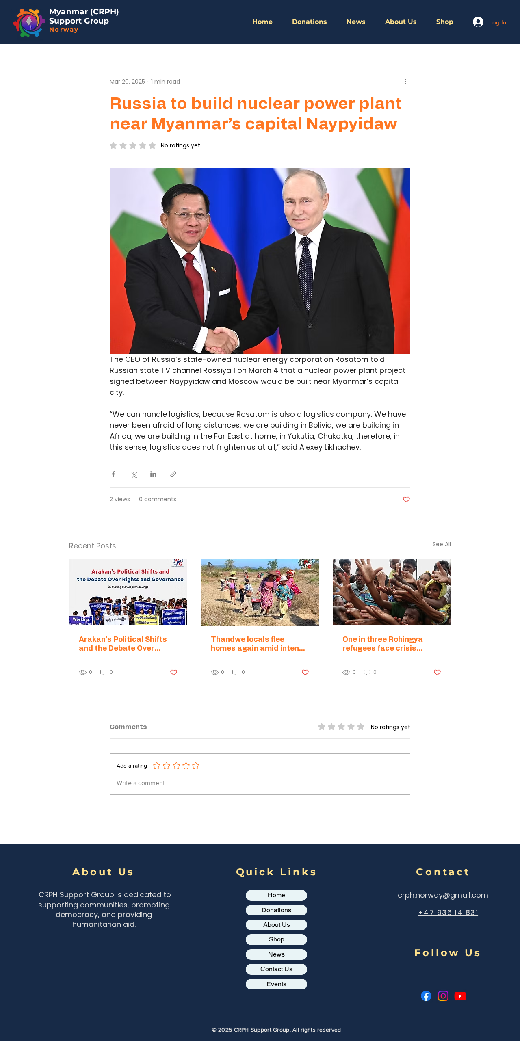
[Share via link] (173, 474)
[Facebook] (426, 996)
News (276, 954)
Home (276, 895)
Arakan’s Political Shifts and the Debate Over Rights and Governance (123, 644)
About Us (276, 924)
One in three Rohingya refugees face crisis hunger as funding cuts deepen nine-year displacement (384, 644)
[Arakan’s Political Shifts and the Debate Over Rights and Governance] (128, 592)
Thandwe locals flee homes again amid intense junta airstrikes (259, 644)
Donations (276, 910)
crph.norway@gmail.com (443, 895)
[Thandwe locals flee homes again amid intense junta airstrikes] (260, 592)
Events (276, 984)
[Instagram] (443, 996)
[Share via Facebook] (113, 474)
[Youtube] (460, 996)
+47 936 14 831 (448, 912)
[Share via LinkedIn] (153, 474)
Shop (276, 939)
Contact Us (276, 969)
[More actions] (405, 82)
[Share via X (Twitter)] (133, 474)
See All (442, 544)
